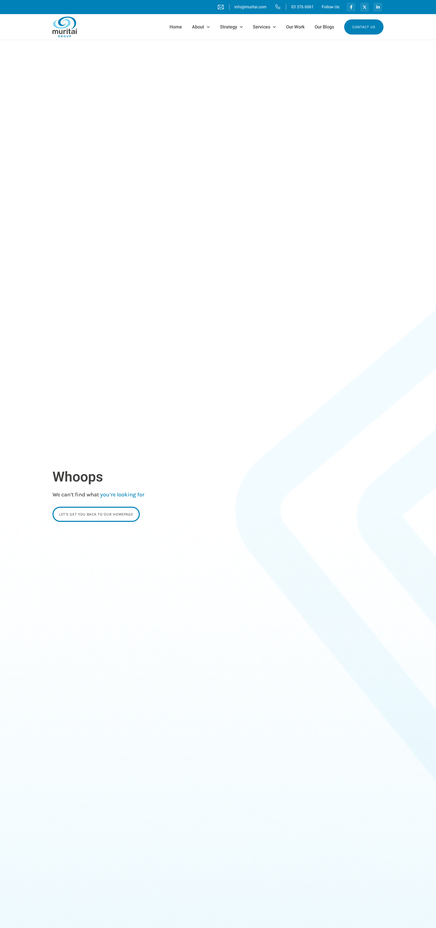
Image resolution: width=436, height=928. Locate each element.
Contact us (363, 27)
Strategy (228, 26)
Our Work (295, 26)
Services (261, 26)
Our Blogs (324, 26)
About (198, 26)
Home (176, 26)
